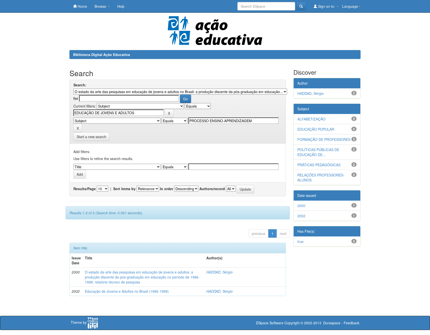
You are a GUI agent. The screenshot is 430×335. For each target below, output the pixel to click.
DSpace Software (269, 322)
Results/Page (84, 188)
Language (350, 6)
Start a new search (91, 136)
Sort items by (124, 188)
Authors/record (212, 188)
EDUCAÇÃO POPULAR (315, 129)
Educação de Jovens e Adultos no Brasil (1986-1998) (127, 291)
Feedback (351, 322)
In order (166, 188)
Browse (101, 6)
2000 (301, 205)
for (75, 98)
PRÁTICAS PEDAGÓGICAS (318, 164)
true (300, 241)
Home (82, 6)
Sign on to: (326, 6)
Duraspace (331, 322)
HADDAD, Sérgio (219, 272)
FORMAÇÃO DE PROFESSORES (323, 139)
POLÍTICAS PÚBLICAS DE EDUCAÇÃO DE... (318, 152)
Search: (79, 84)
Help (120, 6)
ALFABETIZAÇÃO (311, 118)
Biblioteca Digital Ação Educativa (101, 54)
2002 (301, 215)
